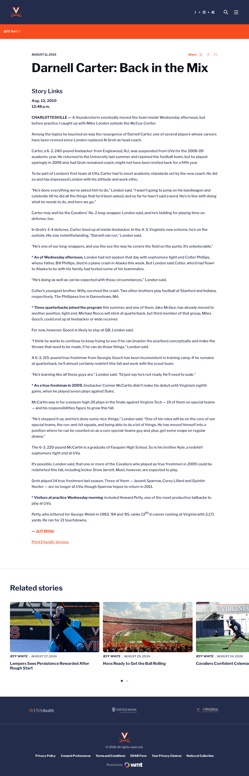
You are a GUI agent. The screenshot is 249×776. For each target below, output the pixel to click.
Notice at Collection (200, 756)
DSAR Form (138, 756)
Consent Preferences (75, 756)
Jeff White (19, 656)
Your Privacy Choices (166, 756)
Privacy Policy (46, 756)
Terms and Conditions (110, 756)
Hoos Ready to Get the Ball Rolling (134, 663)
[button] (122, 681)
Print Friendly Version (50, 542)
